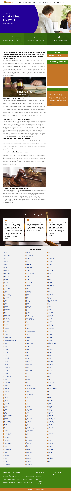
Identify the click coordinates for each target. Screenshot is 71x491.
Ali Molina (6, 261)
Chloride (6, 349)
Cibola (5, 355)
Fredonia (6, 448)
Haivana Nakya (29, 268)
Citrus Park (6, 358)
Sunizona (50, 337)
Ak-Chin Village (7, 255)
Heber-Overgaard (30, 273)
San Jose (50, 265)
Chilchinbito (6, 345)
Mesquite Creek (29, 357)
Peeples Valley (29, 410)
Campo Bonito (7, 319)
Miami (27, 358)
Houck (27, 279)
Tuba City (50, 377)
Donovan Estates (7, 398)
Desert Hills (6, 391)
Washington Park (51, 412)
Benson (5, 289)
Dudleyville (6, 407)
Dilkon (5, 394)
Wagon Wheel (51, 406)
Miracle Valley (29, 360)
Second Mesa (51, 285)
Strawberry (50, 327)
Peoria (27, 412)
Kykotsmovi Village (30, 313)
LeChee (27, 322)
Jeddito (27, 288)
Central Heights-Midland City (10, 340)
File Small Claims (27, 2)
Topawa (49, 373)
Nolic (27, 382)
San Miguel (50, 270)
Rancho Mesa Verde (30, 448)
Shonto (49, 295)
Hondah (27, 276)
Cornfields (6, 373)
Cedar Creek (6, 336)
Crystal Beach (7, 382)
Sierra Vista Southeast (52, 300)
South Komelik (51, 310)
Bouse (5, 300)
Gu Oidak (28, 262)
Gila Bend (6, 454)
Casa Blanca (6, 327)
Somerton (50, 307)
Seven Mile (50, 292)
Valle (49, 395)
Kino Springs (28, 306)
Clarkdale (6, 361)
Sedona (49, 286)
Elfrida (5, 424)
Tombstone (50, 364)
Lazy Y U (28, 321)
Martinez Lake (29, 345)
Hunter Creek (29, 282)
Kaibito (27, 295)
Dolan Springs (7, 395)
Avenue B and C (7, 280)
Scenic (49, 280)
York (49, 455)
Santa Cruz (50, 276)
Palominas (28, 397)
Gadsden (6, 451)
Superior (50, 340)
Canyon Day (6, 322)
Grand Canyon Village (30, 257)
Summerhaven (51, 328)
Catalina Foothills (7, 333)
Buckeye (6, 306)
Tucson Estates (51, 382)
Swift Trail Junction (52, 345)
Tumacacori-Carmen (52, 383)
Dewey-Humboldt (8, 392)
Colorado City (7, 367)
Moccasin (28, 361)
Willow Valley (50, 442)
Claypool (6, 364)
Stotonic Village (51, 325)
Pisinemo (28, 436)
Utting (49, 389)
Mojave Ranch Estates (30, 366)
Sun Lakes (50, 334)
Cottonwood (6, 377)
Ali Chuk (6, 258)
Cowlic (5, 379)
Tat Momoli (50, 349)
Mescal (27, 355)
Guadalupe (28, 264)
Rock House (28, 457)
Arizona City (6, 274)
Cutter (5, 383)
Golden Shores (7, 464)
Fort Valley (6, 442)
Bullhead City (7, 309)
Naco (27, 373)
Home (20, 2)
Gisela (5, 458)
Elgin (5, 425)
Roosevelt (28, 460)
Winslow (49, 446)
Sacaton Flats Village (52, 257)
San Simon (50, 271)
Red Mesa (28, 449)
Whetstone (50, 421)
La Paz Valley (28, 315)
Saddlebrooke (51, 258)
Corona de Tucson (8, 376)
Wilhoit (49, 436)
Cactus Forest (7, 315)
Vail (48, 391)
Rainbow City (28, 446)
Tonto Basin (50, 368)
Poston (27, 437)
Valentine (50, 394)
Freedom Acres (7, 449)
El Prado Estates (7, 421)
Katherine (28, 298)
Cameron (6, 316)
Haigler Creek (29, 267)
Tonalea (49, 366)
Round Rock (28, 463)
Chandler (6, 342)
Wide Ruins (50, 433)
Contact (62, 2)
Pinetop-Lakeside (29, 430)
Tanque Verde (51, 348)
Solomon (50, 306)
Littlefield (28, 328)
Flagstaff (6, 430)
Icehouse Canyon (29, 283)
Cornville (6, 374)
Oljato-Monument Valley (31, 388)
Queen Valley (29, 445)
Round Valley (29, 464)
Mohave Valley (29, 364)
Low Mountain (29, 330)
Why (49, 430)
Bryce (5, 304)
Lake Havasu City (29, 316)
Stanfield (50, 321)
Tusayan (49, 386)
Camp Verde (6, 318)
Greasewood (28, 258)
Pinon (27, 433)
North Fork (28, 383)
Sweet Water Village (52, 343)
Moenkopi (28, 363)
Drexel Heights (7, 403)
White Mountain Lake (52, 425)
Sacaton (49, 255)
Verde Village (50, 400)
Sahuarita (50, 261)
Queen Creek (29, 443)
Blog (37, 479)
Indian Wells (28, 285)
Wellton (49, 413)
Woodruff (50, 452)
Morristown (28, 368)
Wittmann (50, 451)
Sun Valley (50, 336)
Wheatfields (50, 419)
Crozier (5, 380)
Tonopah (50, 367)
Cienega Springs (7, 357)
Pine (27, 424)
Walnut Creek (51, 410)
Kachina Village (29, 292)
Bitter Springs (7, 294)
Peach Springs (29, 409)
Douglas (6, 400)
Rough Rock (28, 461)
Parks (27, 403)
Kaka (27, 297)
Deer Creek (6, 386)
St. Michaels (50, 319)
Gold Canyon (6, 463)
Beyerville (6, 291)
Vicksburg (50, 403)
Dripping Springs (7, 404)
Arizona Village (7, 276)
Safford (49, 259)
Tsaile (49, 376)
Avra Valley (6, 283)
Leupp (27, 324)
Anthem (6, 268)
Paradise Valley (29, 398)
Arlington (6, 277)
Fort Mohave (7, 439)
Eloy (5, 427)
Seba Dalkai (50, 283)
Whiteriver (50, 428)
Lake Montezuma (30, 318)
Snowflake (50, 303)
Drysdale (6, 406)
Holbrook (28, 274)
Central (5, 339)
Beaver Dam (6, 286)
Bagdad (5, 285)
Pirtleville (28, 434)
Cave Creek (6, 334)
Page (27, 395)
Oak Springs (28, 385)
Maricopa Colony (29, 343)
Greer (27, 261)
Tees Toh (50, 354)
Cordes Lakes (7, 371)
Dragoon (6, 401)
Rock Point (28, 458)
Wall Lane (50, 409)
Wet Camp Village (52, 418)
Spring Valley (50, 313)
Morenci (28, 367)
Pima (27, 419)
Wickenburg (50, 431)
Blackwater (6, 297)
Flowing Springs (7, 433)
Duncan (5, 409)
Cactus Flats (6, 313)
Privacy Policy (39, 478)
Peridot (27, 413)
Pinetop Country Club (30, 428)
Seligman (50, 289)
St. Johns (50, 318)
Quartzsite (28, 442)
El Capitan (6, 418)
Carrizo (5, 325)
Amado (5, 264)
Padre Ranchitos (29, 394)
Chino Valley (6, 348)
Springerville (50, 315)
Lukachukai (28, 333)
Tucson (49, 380)
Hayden (27, 271)
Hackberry (28, 265)
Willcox (49, 437)
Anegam (6, 265)
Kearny (27, 303)
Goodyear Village (29, 255)
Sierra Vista (50, 298)
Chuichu (6, 352)
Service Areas (39, 475)
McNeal (27, 349)
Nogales (28, 380)
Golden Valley (29, 252)
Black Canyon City (8, 295)
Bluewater (6, 298)
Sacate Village (51, 254)
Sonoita (49, 309)
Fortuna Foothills (7, 443)
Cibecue (6, 354)
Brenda (5, 303)
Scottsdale (50, 282)
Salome (49, 262)
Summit (49, 330)
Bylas (5, 312)
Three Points (50, 360)
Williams (49, 439)
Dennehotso (6, 389)
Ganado (5, 452)
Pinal (27, 422)
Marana (27, 340)
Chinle (5, 346)
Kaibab (27, 294)
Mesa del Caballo (29, 354)
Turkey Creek (51, 385)
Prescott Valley (29, 440)
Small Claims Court (37, 2)
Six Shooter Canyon (52, 301)
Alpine (5, 262)
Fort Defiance (7, 437)
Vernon (49, 401)
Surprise (49, 342)
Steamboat (50, 324)
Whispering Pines (51, 422)
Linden (27, 325)
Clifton (5, 366)
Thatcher (50, 357)
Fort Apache (6, 436)
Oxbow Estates (29, 392)
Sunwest (50, 339)
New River (28, 379)
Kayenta (28, 300)
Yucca (49, 460)
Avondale (6, 282)
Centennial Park (7, 337)
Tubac (49, 379)
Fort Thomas (6, 440)
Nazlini (27, 374)
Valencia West (51, 392)
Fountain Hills (7, 445)
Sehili (49, 288)
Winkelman (50, 445)
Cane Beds (6, 321)
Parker (27, 400)
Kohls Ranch (28, 310)
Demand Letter (47, 2)
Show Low (50, 297)
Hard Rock (28, 270)
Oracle (27, 389)
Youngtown (50, 458)
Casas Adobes (7, 330)
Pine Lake (28, 425)
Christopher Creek (8, 351)
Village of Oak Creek (52, 404)
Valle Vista (50, 397)
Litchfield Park (29, 327)
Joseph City (28, 291)
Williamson (50, 440)
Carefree (6, 324)
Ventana (49, 398)
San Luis (49, 267)
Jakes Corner (29, 286)
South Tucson (51, 312)
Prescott (28, 439)
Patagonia (28, 404)
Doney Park (6, 397)
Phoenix (27, 415)
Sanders (49, 274)
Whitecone (50, 427)
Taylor (49, 351)
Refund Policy (55, 2)
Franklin (5, 446)
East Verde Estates (8, 415)
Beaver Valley (7, 288)
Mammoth (28, 337)
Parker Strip (28, 401)
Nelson (27, 376)
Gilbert (5, 457)
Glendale (6, 460)
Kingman (28, 304)
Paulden (28, 406)
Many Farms (28, 339)
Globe (5, 461)
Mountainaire (29, 370)
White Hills (50, 424)
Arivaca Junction (7, 273)
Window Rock (51, 443)
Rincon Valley (29, 452)
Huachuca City (29, 280)
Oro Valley (28, 391)
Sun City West (51, 333)
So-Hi (49, 304)
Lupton (27, 334)
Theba (49, 358)
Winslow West (51, 448)
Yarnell (49, 454)
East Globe (6, 413)
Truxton (49, 374)
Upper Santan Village (52, 388)
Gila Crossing (6, 455)
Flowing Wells (7, 434)
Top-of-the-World (51, 371)
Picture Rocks (29, 418)
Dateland (6, 385)
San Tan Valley (51, 273)
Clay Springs (6, 363)
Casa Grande (6, 328)
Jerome (27, 289)
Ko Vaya (27, 309)
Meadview (28, 351)
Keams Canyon (29, 301)
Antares (5, 267)
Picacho (27, 416)
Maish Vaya (28, 336)
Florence (6, 431)
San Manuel (50, 268)
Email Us (40, 483)
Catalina (5, 331)
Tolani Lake (50, 361)
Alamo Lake (6, 257)
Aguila (5, 252)
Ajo (4, 254)
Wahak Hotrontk (51, 407)
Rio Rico (27, 454)
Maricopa (28, 342)
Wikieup (49, 434)
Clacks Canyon (7, 360)
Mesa (27, 352)
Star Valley (50, 322)
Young (49, 457)
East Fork (6, 412)
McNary (27, 348)
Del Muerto (6, 388)
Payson (27, 407)
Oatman (28, 386)
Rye (49, 252)
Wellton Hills (50, 415)
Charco (5, 343)
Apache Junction (7, 270)
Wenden (50, 416)
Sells (49, 291)
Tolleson (49, 363)
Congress (6, 368)
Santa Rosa (50, 277)
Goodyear (28, 254)
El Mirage (6, 419)
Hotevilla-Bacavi (29, 277)
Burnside (6, 310)
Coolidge (6, 370)
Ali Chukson (6, 259)
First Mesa (6, 428)
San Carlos (50, 264)
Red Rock (28, 451)
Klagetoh (28, 307)
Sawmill (49, 279)
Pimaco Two (28, 421)
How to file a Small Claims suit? (55, 55)
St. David (50, 316)
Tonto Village (50, 370)
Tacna (49, 346)
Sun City (49, 331)
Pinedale (28, 427)
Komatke (28, 312)
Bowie (5, 301)
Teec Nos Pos (51, 352)
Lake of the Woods (30, 319)
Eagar (5, 410)
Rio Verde (28, 455)
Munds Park (28, 371)
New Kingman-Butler (30, 377)
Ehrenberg (6, 416)
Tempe (49, 355)
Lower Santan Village (30, 331)
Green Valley (28, 259)
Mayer (27, 346)
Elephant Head (7, 422)
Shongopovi (50, 294)
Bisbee (5, 292)
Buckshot (6, 307)
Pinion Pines (28, 431)
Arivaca (5, 271)
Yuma (49, 461)
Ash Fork (6, 279)
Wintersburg (50, 449)
